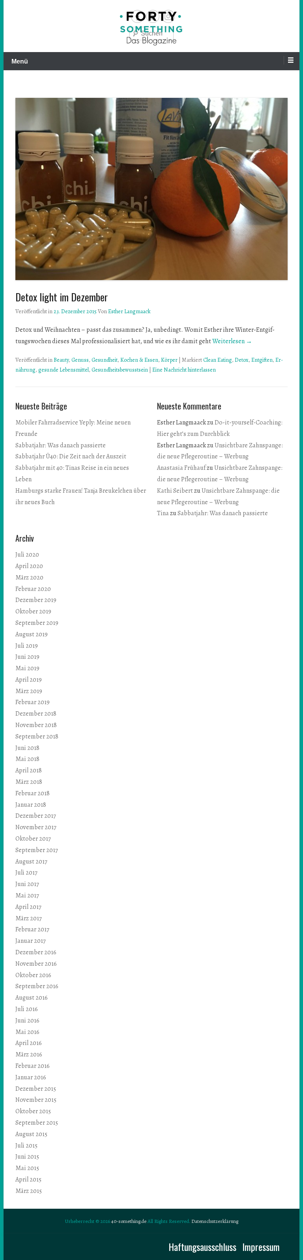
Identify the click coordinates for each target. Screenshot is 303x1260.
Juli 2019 (26, 645)
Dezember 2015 (35, 1088)
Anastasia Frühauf (181, 468)
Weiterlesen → (232, 341)
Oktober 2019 (33, 611)
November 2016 (36, 963)
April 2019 (28, 679)
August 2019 (31, 634)
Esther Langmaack (129, 311)
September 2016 (36, 986)
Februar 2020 (33, 589)
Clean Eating (217, 360)
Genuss (80, 360)
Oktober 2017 (33, 838)
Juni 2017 (27, 884)
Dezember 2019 (35, 600)
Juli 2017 (26, 872)
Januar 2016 (30, 1077)
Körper (169, 360)
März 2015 (28, 1191)
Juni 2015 (27, 1156)
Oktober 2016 (33, 975)
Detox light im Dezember (61, 297)
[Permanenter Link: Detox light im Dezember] (151, 189)
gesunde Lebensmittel (63, 370)
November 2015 (35, 1099)
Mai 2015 (27, 1168)
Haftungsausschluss (202, 1246)
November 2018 (36, 725)
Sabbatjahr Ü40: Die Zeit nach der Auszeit (70, 456)
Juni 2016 (27, 1020)
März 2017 (28, 918)
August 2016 (31, 997)
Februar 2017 (32, 929)
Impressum (261, 1246)
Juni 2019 (27, 656)
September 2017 (36, 850)
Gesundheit (105, 360)
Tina (163, 513)
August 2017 (31, 861)
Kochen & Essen (139, 360)
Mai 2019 (27, 668)
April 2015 (28, 1179)
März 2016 (28, 1054)
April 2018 (28, 770)
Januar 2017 (30, 941)
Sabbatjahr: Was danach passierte (60, 445)
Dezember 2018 (35, 713)
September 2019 (36, 623)
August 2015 (31, 1134)
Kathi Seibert (175, 490)
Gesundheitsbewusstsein (120, 370)
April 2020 (29, 566)
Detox (242, 360)
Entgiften (262, 360)
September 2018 (36, 736)
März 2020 (29, 577)
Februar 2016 (32, 1066)
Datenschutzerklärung (214, 1221)
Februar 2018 (32, 793)
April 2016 (28, 1043)
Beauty (61, 360)
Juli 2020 (27, 554)
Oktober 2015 (33, 1111)
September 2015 (36, 1122)
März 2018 (28, 782)
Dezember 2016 (35, 952)
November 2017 (35, 827)
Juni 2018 (27, 748)
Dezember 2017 (35, 815)
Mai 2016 (27, 1032)
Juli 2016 (26, 1009)
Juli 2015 (26, 1145)
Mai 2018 (27, 759)
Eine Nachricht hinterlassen (184, 370)
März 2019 (28, 691)
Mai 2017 (27, 895)
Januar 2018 (30, 804)
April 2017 (28, 907)
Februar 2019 (32, 702)
